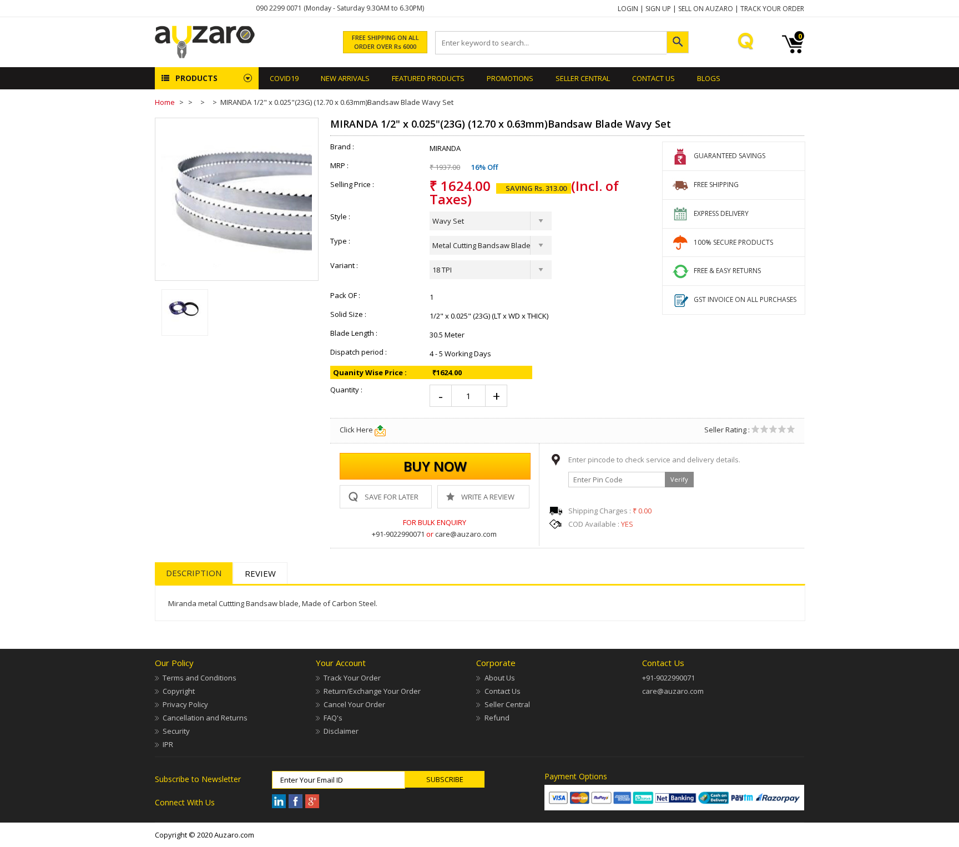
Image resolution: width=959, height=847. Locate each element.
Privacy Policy (185, 704)
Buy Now (435, 466)
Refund (496, 718)
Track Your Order (772, 8)
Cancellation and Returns (205, 718)
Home (165, 102)
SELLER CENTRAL (583, 78)
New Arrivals (345, 78)
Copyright (179, 691)
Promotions (510, 78)
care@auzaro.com (466, 534)
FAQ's (333, 718)
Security (176, 731)
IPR (168, 744)
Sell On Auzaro (705, 8)
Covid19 (284, 78)
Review (260, 573)
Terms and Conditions (199, 678)
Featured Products (428, 78)
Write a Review (487, 497)
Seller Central (506, 704)
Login (628, 8)
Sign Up (658, 8)
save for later (391, 497)
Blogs (708, 78)
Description (193, 572)
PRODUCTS (196, 78)
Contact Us (653, 78)
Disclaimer (341, 731)
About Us (499, 678)
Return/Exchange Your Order (372, 691)
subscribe (444, 779)
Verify (679, 479)
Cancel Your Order (354, 704)
